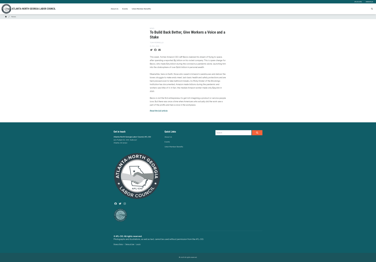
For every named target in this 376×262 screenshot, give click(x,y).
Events (125, 9)
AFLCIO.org (358, 1)
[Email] (159, 49)
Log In (138, 244)
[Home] (6, 17)
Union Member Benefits (141, 9)
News (13, 17)
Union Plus (369, 1)
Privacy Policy (118, 244)
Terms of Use (129, 244)
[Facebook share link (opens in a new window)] (155, 49)
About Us (114, 9)
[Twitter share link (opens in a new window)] (151, 49)
